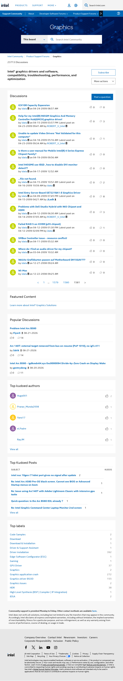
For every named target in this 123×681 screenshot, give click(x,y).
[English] (76, 5)
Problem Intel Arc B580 (23, 328)
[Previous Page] (38, 282)
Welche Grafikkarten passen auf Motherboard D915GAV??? (51, 259)
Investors (82, 637)
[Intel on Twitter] (33, 647)
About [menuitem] (31, 13)
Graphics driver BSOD (21, 578)
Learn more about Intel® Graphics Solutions (33, 305)
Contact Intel (55, 637)
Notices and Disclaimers (96, 664)
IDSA (12, 596)
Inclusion (58, 640)
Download (15, 539)
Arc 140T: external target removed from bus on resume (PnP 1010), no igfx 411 (55, 345)
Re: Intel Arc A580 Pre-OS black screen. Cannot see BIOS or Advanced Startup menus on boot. (50, 483)
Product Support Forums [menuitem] (84, 13)
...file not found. (27, 178)
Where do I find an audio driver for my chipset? (45, 249)
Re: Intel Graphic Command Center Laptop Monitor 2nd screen (46, 507)
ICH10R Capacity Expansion (34, 105)
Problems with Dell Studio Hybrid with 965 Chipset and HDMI (49, 208)
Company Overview (35, 637)
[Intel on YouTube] (48, 647)
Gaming (14, 561)
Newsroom (69, 637)
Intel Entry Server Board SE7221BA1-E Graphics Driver (49, 192)
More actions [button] (101, 81)
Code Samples (18, 534)
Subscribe (103, 72)
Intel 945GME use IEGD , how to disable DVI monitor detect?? (47, 166)
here (94, 610)
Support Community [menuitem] (12, 13)
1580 (66, 282)
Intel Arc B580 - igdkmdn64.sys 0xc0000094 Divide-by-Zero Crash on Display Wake (58, 363)
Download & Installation (22, 543)
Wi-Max (22, 270)
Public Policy (72, 640)
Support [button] (37, 5)
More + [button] (52, 5)
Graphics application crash (24, 574)
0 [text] (13, 337)
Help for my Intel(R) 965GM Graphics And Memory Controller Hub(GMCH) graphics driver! (46, 117)
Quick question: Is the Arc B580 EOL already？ (37, 501)
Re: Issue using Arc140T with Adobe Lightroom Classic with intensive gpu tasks (53, 492)
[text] (11, 338)
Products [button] (21, 5)
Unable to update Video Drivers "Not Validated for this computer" (49, 135)
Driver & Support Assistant (24, 547)
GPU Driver (16, 565)
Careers (93, 637)
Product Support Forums (38, 56)
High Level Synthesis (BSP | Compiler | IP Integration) (38, 592)
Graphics (14, 569)
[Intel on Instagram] (55, 647)
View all (14, 449)
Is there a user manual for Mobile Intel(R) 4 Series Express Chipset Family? (51, 152)
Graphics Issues (18, 583)
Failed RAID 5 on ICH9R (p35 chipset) (39, 224)
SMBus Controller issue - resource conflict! (42, 238)
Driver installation (19, 552)
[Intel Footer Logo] (11, 654)
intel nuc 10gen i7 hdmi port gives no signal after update (43, 475)
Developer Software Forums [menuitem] (52, 13)
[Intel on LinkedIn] (40, 647)
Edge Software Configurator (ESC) (28, 556)
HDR (12, 587)
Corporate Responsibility (38, 640)
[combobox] (75, 39)
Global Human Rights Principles (45, 669)
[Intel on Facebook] (25, 647)
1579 (55, 282)
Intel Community (15, 56)
